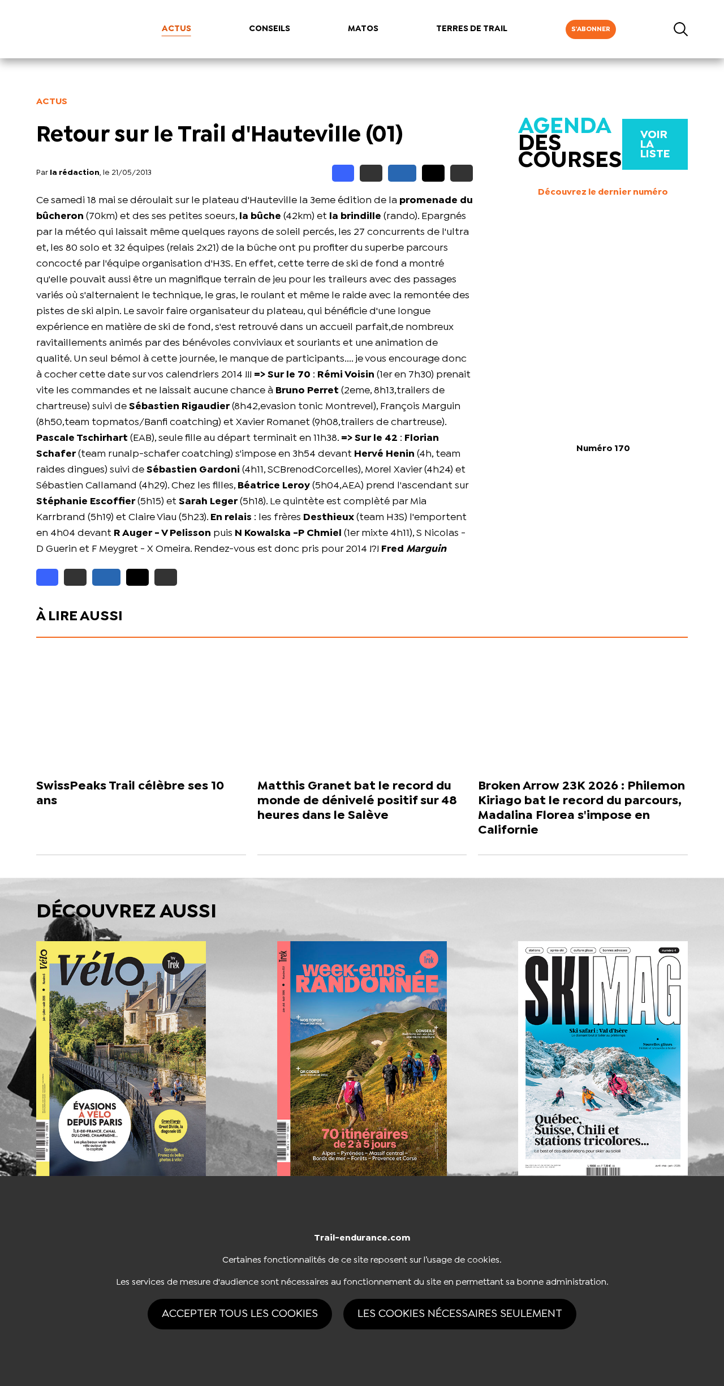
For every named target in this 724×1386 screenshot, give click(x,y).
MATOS (363, 28)
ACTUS (176, 28)
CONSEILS (269, 28)
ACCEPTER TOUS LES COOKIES (240, 1314)
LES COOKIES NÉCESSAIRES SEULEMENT (459, 1314)
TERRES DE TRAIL (471, 28)
